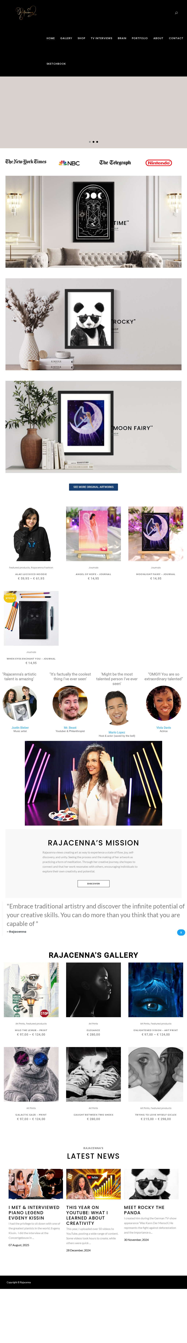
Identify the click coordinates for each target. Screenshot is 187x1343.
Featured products (19, 567)
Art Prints (20, 1023)
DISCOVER (93, 883)
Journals (93, 567)
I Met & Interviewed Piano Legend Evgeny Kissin (34, 1212)
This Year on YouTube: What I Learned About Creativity (87, 1215)
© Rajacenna (24, 1282)
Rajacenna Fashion (42, 567)
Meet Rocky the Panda (144, 1210)
